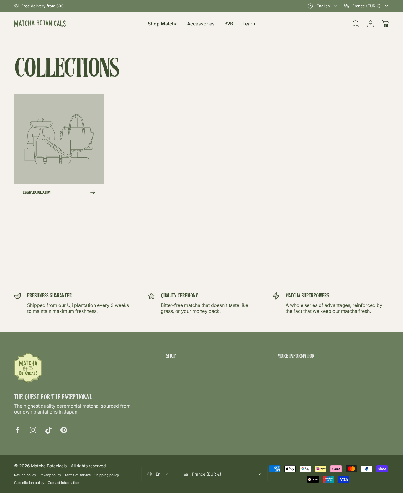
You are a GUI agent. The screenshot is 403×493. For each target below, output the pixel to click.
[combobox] (323, 6)
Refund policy (25, 475)
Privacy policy (50, 475)
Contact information (63, 483)
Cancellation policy (29, 483)
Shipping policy (106, 475)
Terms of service (78, 475)
